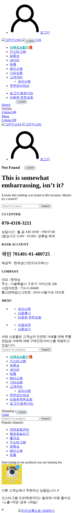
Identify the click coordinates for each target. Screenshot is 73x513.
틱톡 (13, 455)
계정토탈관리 (19, 429)
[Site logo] (12, 40)
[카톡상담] (36, 510)
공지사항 (24, 81)
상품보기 (24, 329)
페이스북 (16, 450)
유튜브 (14, 446)
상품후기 (24, 313)
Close (5, 414)
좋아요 (14, 438)
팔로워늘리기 (19, 433)
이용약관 (24, 325)
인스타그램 (18, 442)
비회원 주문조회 (29, 317)
